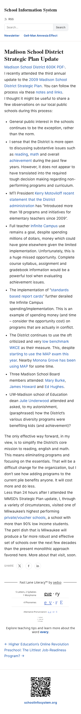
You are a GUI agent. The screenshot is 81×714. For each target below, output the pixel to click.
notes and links (49, 92)
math (34, 154)
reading (21, 154)
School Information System (30, 9)
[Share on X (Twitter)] (19, 566)
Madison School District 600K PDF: (34, 67)
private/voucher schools (25, 517)
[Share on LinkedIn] (38, 566)
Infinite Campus (44, 226)
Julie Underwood (34, 401)
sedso (57, 582)
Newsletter (11, 35)
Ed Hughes (54, 386)
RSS (11, 19)
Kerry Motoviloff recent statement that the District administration (42, 199)
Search (60, 27)
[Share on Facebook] (28, 566)
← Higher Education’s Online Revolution (36, 644)
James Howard (23, 386)
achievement (21, 160)
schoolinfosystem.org (40, 702)
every (44, 632)
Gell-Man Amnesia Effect (40, 35)
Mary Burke (55, 380)
